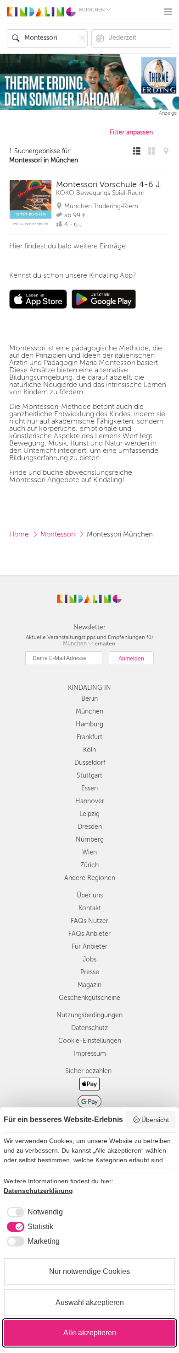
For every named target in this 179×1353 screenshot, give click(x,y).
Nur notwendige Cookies (89, 1271)
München (89, 711)
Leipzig (89, 814)
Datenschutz (89, 1028)
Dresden (90, 826)
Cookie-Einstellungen (89, 1040)
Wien (89, 852)
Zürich (89, 865)
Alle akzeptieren (89, 1333)
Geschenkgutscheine (89, 997)
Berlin (89, 698)
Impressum (89, 1053)
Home (18, 534)
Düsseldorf (89, 762)
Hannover (89, 801)
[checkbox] (33, 1212)
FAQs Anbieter (89, 933)
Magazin (89, 985)
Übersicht (155, 1119)
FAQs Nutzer (89, 921)
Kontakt (89, 908)
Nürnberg (90, 839)
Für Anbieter (89, 946)
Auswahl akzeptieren (90, 1302)
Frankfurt (89, 737)
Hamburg (89, 724)
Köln (89, 749)
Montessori (57, 534)
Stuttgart (89, 775)
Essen (89, 788)
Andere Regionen (89, 878)
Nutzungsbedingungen (89, 1015)
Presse (89, 972)
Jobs (89, 959)
